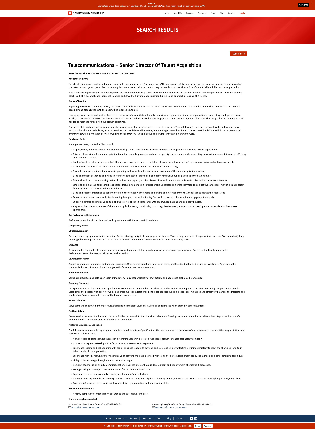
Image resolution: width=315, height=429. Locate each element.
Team (213, 13)
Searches (147, 418)
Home (166, 13)
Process (189, 13)
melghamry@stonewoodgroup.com (171, 407)
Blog (222, 13)
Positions (202, 13)
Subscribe (238, 53)
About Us (178, 13)
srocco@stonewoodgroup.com (85, 407)
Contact (231, 13)
